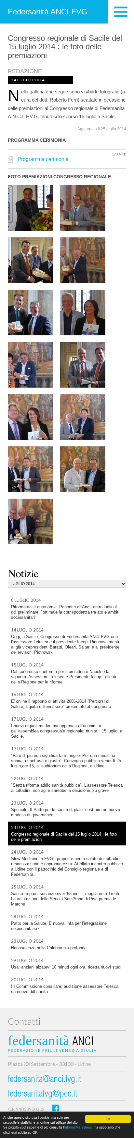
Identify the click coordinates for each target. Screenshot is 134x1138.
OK (108, 1118)
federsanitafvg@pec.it (42, 1094)
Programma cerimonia (43, 159)
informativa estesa (78, 1127)
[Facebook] (55, 1108)
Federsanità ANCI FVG (47, 11)
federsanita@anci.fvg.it (44, 1079)
